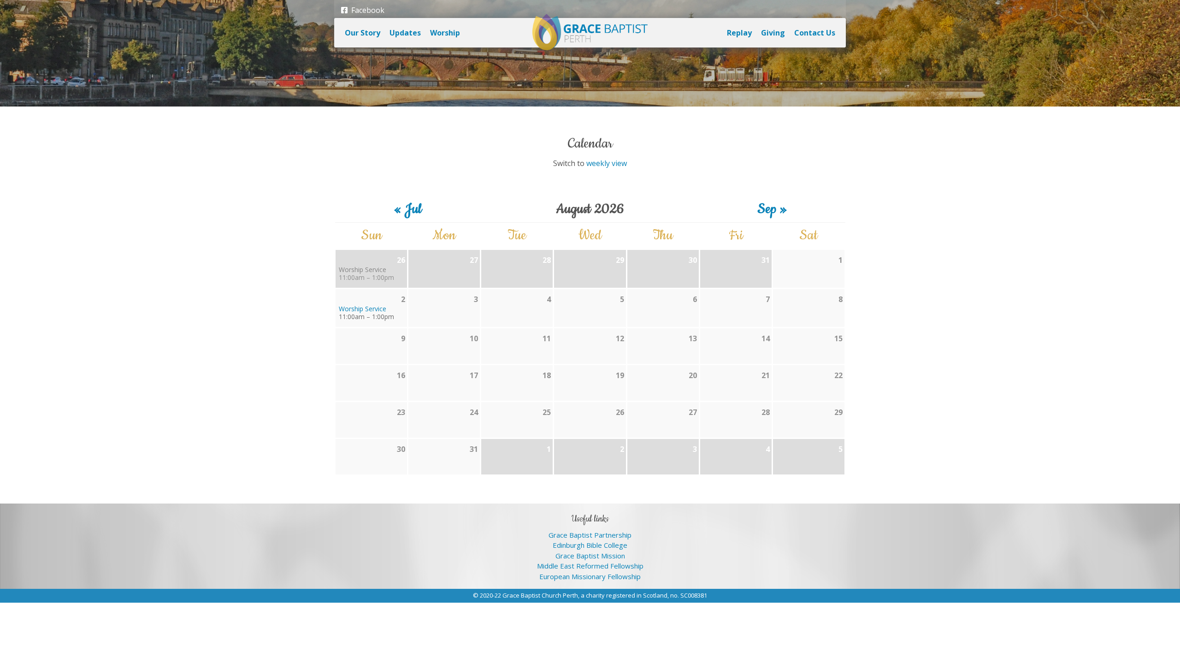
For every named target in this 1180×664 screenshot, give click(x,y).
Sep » (772, 209)
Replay (739, 33)
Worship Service (362, 269)
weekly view (606, 163)
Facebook (366, 10)
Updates (405, 33)
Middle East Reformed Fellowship (590, 565)
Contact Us (814, 33)
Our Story (362, 33)
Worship (445, 33)
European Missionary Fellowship (590, 576)
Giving (773, 33)
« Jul (407, 209)
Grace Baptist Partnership (590, 535)
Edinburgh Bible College (590, 545)
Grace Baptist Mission (590, 555)
